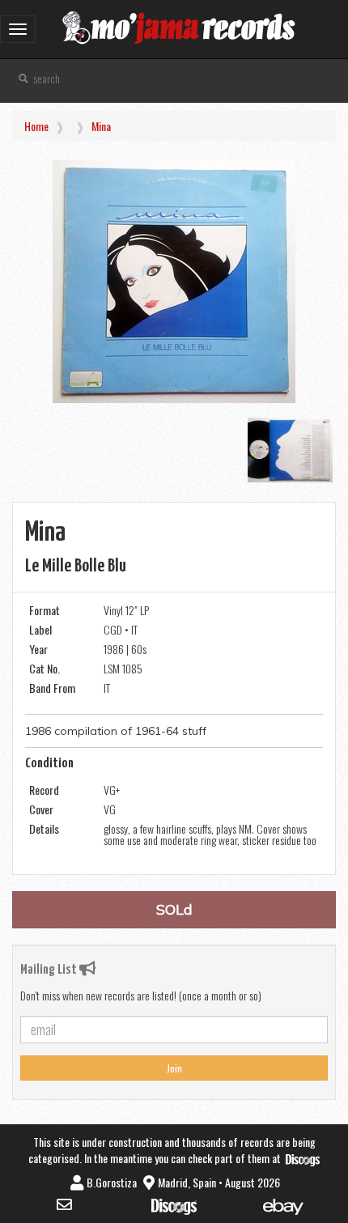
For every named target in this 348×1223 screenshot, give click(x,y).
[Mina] (174, 281)
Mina (101, 125)
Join (174, 1068)
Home (36, 125)
